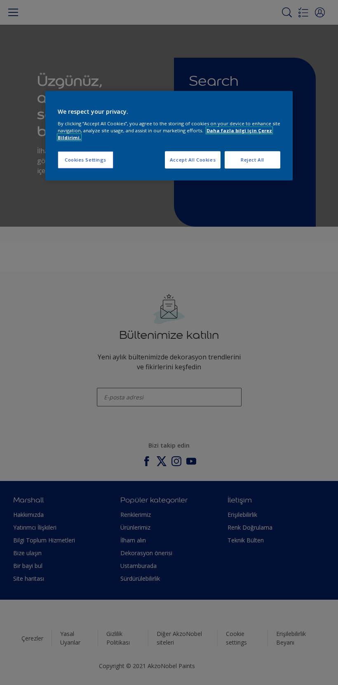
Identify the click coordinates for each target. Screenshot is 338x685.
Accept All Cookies (193, 160)
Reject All (252, 160)
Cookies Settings (85, 160)
